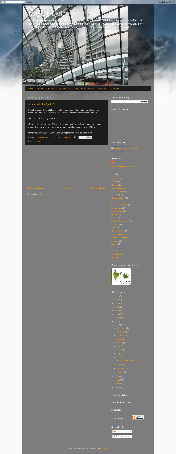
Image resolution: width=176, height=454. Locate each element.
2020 (116, 300)
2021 (116, 296)
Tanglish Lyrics (48, 13)
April (119, 357)
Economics (116, 208)
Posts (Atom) (45, 194)
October (120, 335)
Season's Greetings (119, 238)
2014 (116, 314)
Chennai (115, 185)
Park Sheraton (117, 234)
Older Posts (98, 188)
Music (113, 228)
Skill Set (50, 88)
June (119, 350)
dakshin (114, 201)
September (122, 339)
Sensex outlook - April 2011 (42, 104)
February (121, 368)
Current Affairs (117, 198)
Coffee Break (117, 191)
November (121, 332)
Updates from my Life (84, 88)
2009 (116, 380)
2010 (116, 377)
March (120, 365)
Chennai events (118, 188)
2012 (116, 321)
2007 (116, 387)
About (40, 88)
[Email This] (80, 137)
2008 (116, 384)
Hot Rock (115, 215)
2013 (116, 318)
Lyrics (113, 218)
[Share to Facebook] (87, 137)
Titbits (113, 247)
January (120, 372)
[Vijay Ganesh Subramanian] (124, 148)
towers (114, 251)
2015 (116, 311)
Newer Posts (35, 188)
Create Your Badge (117, 151)
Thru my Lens (64, 88)
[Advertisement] (66, 166)
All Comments (121, 436)
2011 (116, 325)
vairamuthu (116, 257)
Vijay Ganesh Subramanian (120, 146)
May (119, 354)
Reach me (102, 88)
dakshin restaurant (119, 205)
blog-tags (115, 178)
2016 (116, 307)
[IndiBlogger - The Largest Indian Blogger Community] (121, 285)
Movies (114, 224)
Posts (117, 432)
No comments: (64, 137)
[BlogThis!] (82, 137)
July (119, 346)
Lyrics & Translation (119, 221)
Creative (115, 195)
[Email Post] (75, 137)
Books (114, 182)
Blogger (103, 448)
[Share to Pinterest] (90, 137)
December (121, 328)
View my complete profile (122, 167)
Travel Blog (116, 88)
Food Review (117, 211)
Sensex (38, 141)
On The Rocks (117, 231)
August (120, 343)
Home (30, 88)
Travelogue (116, 254)
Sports (114, 244)
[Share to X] (85, 137)
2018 (116, 303)
